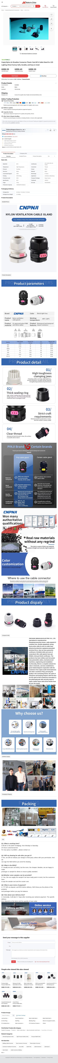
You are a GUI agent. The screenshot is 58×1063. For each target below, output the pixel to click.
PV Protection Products (34, 1023)
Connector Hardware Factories (9, 1046)
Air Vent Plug (4, 1020)
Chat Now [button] (44, 76)
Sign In (3, 147)
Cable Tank (28, 1046)
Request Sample (26, 79)
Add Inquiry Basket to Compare (29, 53)
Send (13, 961)
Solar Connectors (19, 1023)
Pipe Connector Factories (21, 1043)
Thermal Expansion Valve (8, 1036)
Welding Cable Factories (8, 1043)
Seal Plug (17, 1020)
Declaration (43, 1057)
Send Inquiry (15, 76)
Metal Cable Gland (47, 1018)
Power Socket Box (19, 1018)
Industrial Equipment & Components (12, 10)
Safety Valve (26, 10)
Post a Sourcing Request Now (42, 961)
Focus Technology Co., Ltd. (20, 1057)
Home (2, 10)
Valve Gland (5, 1050)
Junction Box (4, 1018)
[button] (52, 156)
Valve (22, 10)
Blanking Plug (32, 1020)
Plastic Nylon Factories (35, 1043)
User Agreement (37, 1057)
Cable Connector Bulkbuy (16, 1050)
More (2, 1052)
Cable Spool (47, 1046)
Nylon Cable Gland (33, 1018)
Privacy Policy (50, 1057)
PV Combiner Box (5, 1023)
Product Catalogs (21, 1015)
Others (44, 1023)
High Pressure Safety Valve (22, 1036)
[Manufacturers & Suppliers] (29, 2)
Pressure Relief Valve (35, 1036)
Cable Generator (37, 1046)
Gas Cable (21, 1046)
